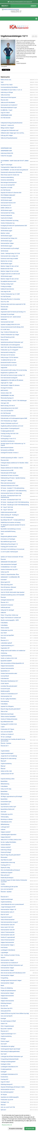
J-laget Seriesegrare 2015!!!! (8, 907)
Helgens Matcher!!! (6, 837)
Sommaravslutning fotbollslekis (9, 87)
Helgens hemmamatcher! (7, 942)
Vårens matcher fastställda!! (8, 716)
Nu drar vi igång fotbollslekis (8, 842)
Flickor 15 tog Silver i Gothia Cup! (9, 615)
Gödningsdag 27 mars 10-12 (8, 438)
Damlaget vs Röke (5, 1064)
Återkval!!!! (3, 761)
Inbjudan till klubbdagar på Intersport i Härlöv (13, 1087)
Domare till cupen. (5, 688)
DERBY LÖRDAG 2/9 (6, 207)
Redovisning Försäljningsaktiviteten (10, 1051)
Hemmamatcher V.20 (6, 696)
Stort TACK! (4, 633)
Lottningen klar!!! (5, 827)
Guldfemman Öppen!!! (6, 872)
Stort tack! (3, 811)
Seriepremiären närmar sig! (8, 862)
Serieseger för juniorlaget (7, 314)
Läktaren (3, 829)
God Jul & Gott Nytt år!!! (7, 889)
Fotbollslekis (4, 622)
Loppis (3, 726)
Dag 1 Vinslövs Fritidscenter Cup (9, 332)
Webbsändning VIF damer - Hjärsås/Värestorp (13, 478)
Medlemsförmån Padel (7, 268)
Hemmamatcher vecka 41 (7, 912)
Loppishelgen (4, 952)
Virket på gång (4, 816)
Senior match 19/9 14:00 (7, 927)
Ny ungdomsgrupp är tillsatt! (8, 1021)
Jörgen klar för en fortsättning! (9, 756)
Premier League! (5, 1041)
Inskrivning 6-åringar (6, 849)
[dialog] (19, 1122)
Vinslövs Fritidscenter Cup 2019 (9, 569)
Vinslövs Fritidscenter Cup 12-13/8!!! (10, 294)
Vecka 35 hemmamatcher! (7, 940)
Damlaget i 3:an (5, 1102)
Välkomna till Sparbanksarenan (9, 138)
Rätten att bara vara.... (6, 79)
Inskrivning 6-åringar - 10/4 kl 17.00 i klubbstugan (14, 400)
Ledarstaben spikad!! (6, 643)
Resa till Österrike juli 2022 (8, 337)
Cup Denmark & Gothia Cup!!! (8, 806)
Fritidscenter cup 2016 (7, 814)
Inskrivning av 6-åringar (7, 92)
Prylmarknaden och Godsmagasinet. (10, 344)
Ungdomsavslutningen (7, 899)
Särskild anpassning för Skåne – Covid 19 (12, 457)
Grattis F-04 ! (4, 1023)
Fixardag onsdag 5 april (7, 284)
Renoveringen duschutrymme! (9, 182)
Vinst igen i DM (5, 403)
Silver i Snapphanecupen (7, 1026)
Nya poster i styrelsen (6, 1028)
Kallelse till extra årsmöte (7, 289)
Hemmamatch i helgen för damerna (10, 385)
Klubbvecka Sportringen (7, 714)
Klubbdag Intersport (6, 1003)
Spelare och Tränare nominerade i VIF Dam (12, 556)
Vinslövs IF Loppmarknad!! (8, 937)
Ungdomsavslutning (6, 655)
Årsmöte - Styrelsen (6, 743)
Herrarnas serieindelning (7, 177)
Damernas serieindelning (7, 180)
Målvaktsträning (5, 783)
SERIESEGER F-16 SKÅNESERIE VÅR (10, 577)
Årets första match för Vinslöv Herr (10, 175)
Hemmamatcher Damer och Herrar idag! (11, 493)
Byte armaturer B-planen (7, 447)
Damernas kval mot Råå (7, 470)
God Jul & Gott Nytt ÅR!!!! (7, 635)
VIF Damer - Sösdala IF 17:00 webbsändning (12, 488)
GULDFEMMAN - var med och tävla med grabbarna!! (14, 169)
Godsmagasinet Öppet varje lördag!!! (10, 1049)
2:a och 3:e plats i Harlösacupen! (9, 551)
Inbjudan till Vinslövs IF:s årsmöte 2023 (11, 192)
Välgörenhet (4, 367)
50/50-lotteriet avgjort (6, 210)
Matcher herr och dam (6, 261)
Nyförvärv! (3, 1109)
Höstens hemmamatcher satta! (9, 673)
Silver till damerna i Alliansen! (8, 587)
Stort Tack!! (4, 1054)
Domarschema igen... (6, 801)
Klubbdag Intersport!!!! (7, 1084)
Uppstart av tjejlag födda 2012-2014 (10, 324)
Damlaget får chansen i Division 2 (9, 452)
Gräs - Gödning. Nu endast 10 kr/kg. (10, 955)
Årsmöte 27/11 (5, 640)
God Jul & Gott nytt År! (7, 589)
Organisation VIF (5, 648)
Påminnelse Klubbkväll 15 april (9, 107)
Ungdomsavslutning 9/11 (7, 645)
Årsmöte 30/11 (5, 745)
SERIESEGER (4, 309)
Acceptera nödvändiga (15, 1128)
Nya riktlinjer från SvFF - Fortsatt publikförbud (13, 520)
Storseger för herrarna (6, 388)
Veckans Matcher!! (6, 844)
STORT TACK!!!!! (5, 683)
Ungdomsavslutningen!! (7, 753)
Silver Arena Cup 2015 (6, 1008)
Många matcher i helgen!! (7, 128)
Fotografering (4, 978)
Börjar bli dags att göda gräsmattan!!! (10, 709)
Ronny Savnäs (4, 339)
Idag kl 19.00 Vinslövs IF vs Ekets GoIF (11, 617)
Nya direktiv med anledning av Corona (11, 529)
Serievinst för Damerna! (7, 605)
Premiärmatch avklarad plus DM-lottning (11, 172)
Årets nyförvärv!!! (5, 875)
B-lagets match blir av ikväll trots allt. (10, 273)
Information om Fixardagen (8, 539)
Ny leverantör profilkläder (7, 450)
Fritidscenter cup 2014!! (7, 1099)
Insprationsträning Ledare (7, 778)
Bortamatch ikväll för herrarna (8, 362)
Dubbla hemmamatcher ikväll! (8, 512)
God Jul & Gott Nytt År (6, 1016)
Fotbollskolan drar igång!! (7, 1046)
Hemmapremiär (5, 701)
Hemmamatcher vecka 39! (7, 924)
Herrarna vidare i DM (6, 393)
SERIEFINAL (4, 319)
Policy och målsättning (7, 988)
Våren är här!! (4, 711)
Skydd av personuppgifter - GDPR (10, 620)
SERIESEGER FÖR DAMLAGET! (9, 562)
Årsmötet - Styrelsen (6, 891)
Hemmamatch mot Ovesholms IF (9, 962)
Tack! (2, 82)
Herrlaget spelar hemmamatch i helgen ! (11, 980)
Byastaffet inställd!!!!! (6, 660)
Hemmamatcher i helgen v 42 (8, 909)
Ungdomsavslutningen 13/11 (14, 36)
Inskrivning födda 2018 (7, 153)
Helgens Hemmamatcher (7, 1000)
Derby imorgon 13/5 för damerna (9, 357)
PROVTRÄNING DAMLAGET (8, 195)
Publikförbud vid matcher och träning (10, 522)
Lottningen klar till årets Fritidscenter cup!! (12, 965)
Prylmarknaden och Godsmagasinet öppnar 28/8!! (14, 418)
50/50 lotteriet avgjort (6, 200)
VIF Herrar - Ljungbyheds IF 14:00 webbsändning (13, 490)
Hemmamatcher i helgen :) (8, 945)
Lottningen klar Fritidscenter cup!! (9, 130)
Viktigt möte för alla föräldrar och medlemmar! (13, 650)
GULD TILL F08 (5, 301)
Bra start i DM (4, 1005)
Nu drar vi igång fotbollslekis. (8, 698)
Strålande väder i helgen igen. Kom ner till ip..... (13, 133)
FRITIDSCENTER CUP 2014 (7, 1089)
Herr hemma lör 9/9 (6, 205)
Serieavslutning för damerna (8, 415)
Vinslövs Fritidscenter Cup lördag (9, 220)
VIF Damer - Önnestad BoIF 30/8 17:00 (11, 499)
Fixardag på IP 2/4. (6, 865)
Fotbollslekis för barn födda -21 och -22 (11, 89)
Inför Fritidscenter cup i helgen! (9, 420)
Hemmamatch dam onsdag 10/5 (9, 256)
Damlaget (3, 1018)
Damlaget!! (3, 1071)
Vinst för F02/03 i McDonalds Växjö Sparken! (12, 592)
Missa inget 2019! (5, 582)
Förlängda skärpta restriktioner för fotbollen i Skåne (14, 462)
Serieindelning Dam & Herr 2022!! (9, 408)
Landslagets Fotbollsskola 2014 (9, 1066)
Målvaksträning (5, 794)
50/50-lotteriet (4, 251)
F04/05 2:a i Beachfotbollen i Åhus (10, 574)
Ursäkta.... (3, 884)
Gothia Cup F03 (5, 572)
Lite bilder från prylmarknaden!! (9, 686)
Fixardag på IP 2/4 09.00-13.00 (9, 724)
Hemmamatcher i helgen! (7, 960)
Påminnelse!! (4, 857)
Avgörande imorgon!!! (6, 917)
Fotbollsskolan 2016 (6, 822)
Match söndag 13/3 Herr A (8, 405)
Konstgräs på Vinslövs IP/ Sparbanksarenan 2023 (14, 225)
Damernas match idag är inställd (9, 258)
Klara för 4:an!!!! (5, 914)
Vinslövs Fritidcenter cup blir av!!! (9, 423)
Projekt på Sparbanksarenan (8, 990)
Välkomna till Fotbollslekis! (8, 102)
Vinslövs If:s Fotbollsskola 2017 (9, 693)
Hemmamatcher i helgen (7, 243)
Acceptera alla (30, 1128)
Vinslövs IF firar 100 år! (7, 84)
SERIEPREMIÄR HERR (6, 115)
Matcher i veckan (5, 233)
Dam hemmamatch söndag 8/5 (9, 377)
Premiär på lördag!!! (6, 852)
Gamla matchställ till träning (8, 531)
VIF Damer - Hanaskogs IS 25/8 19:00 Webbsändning (15, 502)
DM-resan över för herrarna (8, 355)
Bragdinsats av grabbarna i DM (9, 372)
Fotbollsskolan (5, 678)
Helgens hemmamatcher (7, 665)
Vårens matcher (5, 627)
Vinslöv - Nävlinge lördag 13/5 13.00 (10, 253)
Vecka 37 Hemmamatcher (7, 932)
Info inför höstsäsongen (7, 517)
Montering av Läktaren (7, 819)
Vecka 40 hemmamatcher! (7, 919)
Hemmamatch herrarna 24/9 (8, 202)
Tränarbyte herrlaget (6, 197)
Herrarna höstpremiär (6, 215)
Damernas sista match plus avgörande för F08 (13, 304)
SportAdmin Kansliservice (7, 441)
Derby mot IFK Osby (6, 789)
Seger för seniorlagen (6, 164)
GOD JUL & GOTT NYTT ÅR (8, 1107)
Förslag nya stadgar (6, 286)
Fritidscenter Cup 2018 (7, 630)
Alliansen (3, 1104)
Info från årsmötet (5, 117)
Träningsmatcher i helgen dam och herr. (11, 167)
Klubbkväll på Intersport (7, 877)
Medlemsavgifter (5, 691)
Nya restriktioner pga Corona (8, 541)
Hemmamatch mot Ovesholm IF (9, 105)
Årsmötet (3, 559)
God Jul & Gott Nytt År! (7, 731)
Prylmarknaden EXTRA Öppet (8, 473)
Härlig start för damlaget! (7, 610)
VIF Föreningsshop (6, 436)
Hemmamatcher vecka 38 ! (8, 929)
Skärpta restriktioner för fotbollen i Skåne (12, 468)
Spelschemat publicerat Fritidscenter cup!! (12, 342)
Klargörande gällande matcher (9, 536)
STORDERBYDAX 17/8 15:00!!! (8, 567)
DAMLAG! (3, 612)
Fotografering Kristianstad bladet (9, 1059)
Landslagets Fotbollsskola (8, 950)
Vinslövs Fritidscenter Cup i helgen (10, 334)
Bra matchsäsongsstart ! (7, 1092)
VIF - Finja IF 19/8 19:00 (7, 507)
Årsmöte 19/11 (5, 602)
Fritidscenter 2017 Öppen (7, 729)
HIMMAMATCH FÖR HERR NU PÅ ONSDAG (12, 380)
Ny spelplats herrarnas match (8, 281)
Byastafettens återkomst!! (7, 809)
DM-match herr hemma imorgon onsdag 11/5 (13, 375)
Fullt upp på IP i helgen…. (7, 135)
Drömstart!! (4, 579)
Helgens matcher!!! (6, 832)
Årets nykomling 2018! (7, 584)
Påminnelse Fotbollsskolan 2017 (9, 681)
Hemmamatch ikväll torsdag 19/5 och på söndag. (14, 370)
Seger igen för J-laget (6, 382)
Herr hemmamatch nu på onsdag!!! (10, 248)
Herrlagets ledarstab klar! (7, 600)
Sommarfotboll (5, 676)
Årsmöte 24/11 (5, 1031)
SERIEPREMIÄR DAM (6, 148)
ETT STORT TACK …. (6, 329)
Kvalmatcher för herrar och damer (9, 475)
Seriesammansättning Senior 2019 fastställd (12, 594)
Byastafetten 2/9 (5, 671)
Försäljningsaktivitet (6, 1069)
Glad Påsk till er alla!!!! (6, 860)
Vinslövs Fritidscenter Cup (8, 223)
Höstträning (4, 653)
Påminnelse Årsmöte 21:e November (10, 299)
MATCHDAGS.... (5, 390)
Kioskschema (4, 1076)
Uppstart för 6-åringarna (7, 706)
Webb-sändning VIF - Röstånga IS (10, 515)
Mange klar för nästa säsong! (8, 758)
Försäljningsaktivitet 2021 (7, 431)
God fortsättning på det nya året (9, 886)
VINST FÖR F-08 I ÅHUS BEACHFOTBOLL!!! (12, 347)
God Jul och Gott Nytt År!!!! (8, 185)
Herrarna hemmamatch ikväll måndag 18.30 (12, 327)
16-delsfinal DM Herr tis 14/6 (8, 360)
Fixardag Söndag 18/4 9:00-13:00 (9, 433)
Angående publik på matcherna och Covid (12, 426)
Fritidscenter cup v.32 (6, 228)
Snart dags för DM (6, 291)
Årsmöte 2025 (4, 100)
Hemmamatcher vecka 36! (7, 934)
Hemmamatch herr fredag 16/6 (9, 238)
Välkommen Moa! (5, 95)
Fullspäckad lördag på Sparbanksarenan (11, 122)
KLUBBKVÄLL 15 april (6, 110)
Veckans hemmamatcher (7, 668)
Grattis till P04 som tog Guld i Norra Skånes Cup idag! (15, 1013)
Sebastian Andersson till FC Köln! (9, 485)
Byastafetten (4, 781)
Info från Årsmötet (6, 190)
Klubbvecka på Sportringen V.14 (9, 544)
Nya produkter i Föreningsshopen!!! (10, 428)
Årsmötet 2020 (5, 460)
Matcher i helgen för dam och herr (10, 266)
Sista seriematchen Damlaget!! (9, 564)
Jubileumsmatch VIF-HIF (7, 773)
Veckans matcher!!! (6, 847)
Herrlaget (3, 1038)
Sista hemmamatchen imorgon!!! (9, 922)
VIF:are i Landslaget (6, 736)
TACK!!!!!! (3, 957)
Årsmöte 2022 (4, 306)
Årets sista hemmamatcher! (8, 483)
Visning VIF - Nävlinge (6, 480)
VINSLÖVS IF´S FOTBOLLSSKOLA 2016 (11, 839)
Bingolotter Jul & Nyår (6, 187)
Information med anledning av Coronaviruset (12, 549)
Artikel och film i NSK (6, 771)
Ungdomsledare (5, 751)
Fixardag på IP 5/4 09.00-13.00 (9, 546)
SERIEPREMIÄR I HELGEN (7, 395)
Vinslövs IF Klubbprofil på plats (9, 719)
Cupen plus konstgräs (6, 218)
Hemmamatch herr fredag (7, 213)
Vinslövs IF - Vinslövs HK (7, 125)
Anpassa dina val (7, 1125)
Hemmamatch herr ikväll (7, 322)
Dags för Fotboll (5, 112)
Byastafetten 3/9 (5, 804)
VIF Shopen (4, 1094)
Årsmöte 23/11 (5, 465)
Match (2, 985)
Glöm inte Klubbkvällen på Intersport (10, 870)
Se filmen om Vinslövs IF (7, 734)
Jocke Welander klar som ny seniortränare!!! (12, 904)
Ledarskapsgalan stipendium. (9, 834)
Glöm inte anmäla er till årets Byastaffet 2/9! (12, 663)
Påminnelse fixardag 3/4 (7, 398)
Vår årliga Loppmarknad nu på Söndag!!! (11, 796)
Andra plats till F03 (6, 1011)
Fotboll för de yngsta (6, 155)
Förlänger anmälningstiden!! (8, 1061)
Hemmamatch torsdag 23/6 (8, 352)
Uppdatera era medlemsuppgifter (10, 1097)
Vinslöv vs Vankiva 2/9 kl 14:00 (9, 658)
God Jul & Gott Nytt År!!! (7, 410)
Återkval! (3, 766)
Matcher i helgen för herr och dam (10, 271)
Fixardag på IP (4, 1079)
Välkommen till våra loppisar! (8, 97)
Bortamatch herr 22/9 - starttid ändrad (11, 317)
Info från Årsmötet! (6, 413)
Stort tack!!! (4, 1044)
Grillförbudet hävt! (5, 607)
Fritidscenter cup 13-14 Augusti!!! (9, 349)
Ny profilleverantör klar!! (7, 721)
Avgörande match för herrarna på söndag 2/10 (13, 311)
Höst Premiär (4, 947)
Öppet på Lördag (5, 867)
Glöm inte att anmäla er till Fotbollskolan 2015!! (13, 973)
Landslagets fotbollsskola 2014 (9, 1074)
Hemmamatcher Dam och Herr (9, 365)
